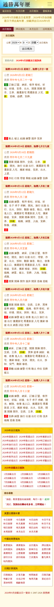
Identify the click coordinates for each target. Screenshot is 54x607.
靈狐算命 (47, 11)
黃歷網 (46, 593)
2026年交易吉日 (43, 452)
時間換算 (33, 575)
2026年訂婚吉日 (43, 440)
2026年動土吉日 (26, 440)
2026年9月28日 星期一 (22, 386)
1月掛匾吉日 (10, 474)
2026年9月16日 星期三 (22, 295)
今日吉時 (33, 520)
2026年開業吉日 (10, 437)
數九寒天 (46, 557)
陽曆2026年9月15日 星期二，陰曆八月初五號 (27, 237)
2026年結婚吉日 (10, 440)
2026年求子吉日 (10, 452)
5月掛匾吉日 (27, 478)
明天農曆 (20, 527)
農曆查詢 (20, 545)
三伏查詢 (33, 557)
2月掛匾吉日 (27, 474)
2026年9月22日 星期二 (22, 339)
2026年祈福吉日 (43, 456)
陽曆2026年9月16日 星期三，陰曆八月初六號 (27, 289)
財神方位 (33, 549)
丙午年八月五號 (18, 248)
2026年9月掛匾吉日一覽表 (17, 593)
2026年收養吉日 (26, 456)
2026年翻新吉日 (26, 460)
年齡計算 (7, 579)
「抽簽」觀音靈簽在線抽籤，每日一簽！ (27, 499)
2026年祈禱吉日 (10, 460)
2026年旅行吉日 (10, 444)
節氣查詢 (20, 549)
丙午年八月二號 (18, 197)
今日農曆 (20, 520)
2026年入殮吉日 (43, 448)
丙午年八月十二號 (20, 343)
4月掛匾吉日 (10, 478)
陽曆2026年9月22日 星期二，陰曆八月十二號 (27, 333)
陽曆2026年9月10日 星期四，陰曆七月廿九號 (27, 146)
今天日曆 (20, 11)
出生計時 (20, 579)
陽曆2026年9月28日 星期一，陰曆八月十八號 (27, 380)
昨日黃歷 (7, 523)
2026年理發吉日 (43, 444)
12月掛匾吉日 (43, 486)
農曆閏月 (7, 553)
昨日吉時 (33, 523)
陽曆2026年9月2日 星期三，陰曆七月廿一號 (27, 69)
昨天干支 (46, 523)
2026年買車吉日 (26, 452)
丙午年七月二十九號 (21, 157)
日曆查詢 (49, 4)
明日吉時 (33, 527)
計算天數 (20, 575)
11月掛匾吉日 (26, 486)
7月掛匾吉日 (10, 482)
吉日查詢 (33, 11)
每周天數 (33, 579)
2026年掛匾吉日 (10, 448)
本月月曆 (33, 531)
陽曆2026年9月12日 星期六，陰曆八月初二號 (27, 186)
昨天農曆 (20, 523)
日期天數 (46, 575)
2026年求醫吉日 (43, 460)
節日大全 (7, 557)
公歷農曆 (20, 553)
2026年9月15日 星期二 (22, 243)
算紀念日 (46, 579)
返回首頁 (6, 11)
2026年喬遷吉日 (26, 437)
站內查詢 (7, 561)
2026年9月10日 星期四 (22, 152)
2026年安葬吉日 (26, 448)
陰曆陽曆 (33, 553)
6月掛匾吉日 (44, 478)
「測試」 (25, 504)
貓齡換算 (20, 582)
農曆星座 (46, 553)
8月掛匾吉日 (27, 482)
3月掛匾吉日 (44, 474)
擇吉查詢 (20, 29)
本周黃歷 (7, 531)
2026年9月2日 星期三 (21, 75)
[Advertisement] (27, 117)
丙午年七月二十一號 (21, 79)
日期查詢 (7, 575)
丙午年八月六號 (18, 300)
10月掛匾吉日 (10, 486)
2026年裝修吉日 (26, 444)
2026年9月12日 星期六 (22, 192)
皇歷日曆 (46, 549)
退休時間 (7, 582)
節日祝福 (20, 557)
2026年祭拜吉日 (10, 456)
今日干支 (46, 520)
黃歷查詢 (7, 545)
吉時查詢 (47, 29)
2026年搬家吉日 (43, 437)
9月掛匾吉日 (44, 482)
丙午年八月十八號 (20, 391)
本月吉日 (33, 29)
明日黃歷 (7, 527)
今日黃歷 (7, 520)
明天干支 (46, 527)
